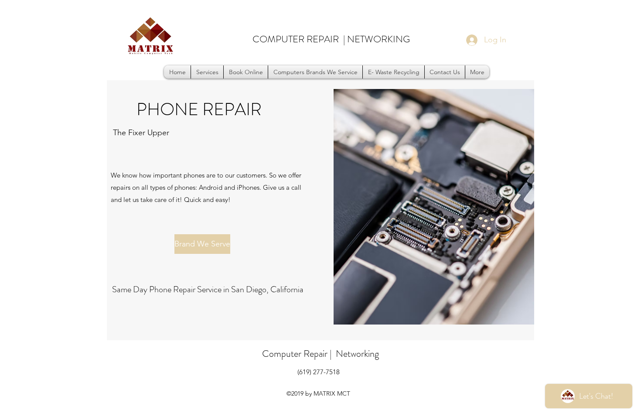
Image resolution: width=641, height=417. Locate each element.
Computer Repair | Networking (320, 353)
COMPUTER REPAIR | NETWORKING (331, 39)
